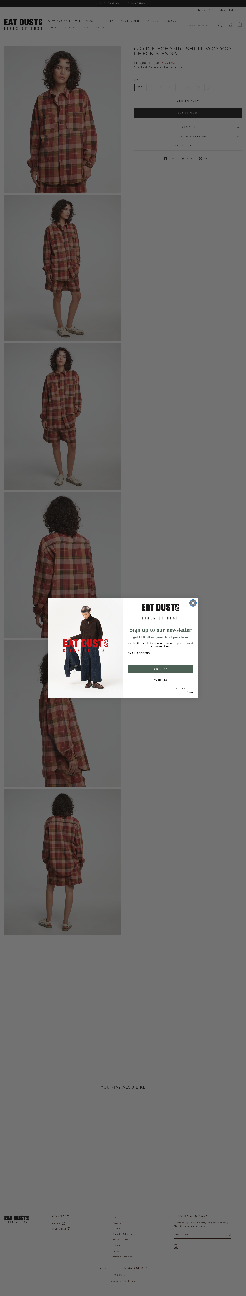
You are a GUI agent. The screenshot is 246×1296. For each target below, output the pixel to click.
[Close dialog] (193, 603)
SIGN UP (160, 669)
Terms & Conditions (184, 689)
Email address (139, 653)
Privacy (190, 692)
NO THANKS (160, 680)
